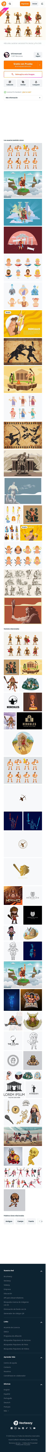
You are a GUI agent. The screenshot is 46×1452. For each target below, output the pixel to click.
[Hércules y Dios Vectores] (22, 294)
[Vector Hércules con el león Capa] (22, 629)
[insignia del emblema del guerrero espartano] (13, 1389)
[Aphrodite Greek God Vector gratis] (13, 513)
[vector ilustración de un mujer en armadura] (13, 1197)
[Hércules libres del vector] (22, 1345)
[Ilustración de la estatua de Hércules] (22, 461)
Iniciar (34, 4)
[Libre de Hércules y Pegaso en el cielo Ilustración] (22, 211)
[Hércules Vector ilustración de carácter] (22, 183)
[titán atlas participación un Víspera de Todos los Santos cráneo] (28, 1271)
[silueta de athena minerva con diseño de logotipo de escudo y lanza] (12, 1322)
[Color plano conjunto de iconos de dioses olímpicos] (31, 531)
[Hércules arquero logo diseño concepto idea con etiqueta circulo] (13, 737)
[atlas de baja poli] (12, 1133)
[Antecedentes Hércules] (22, 322)
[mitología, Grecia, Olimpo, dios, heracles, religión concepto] (22, 798)
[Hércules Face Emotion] (22, 573)
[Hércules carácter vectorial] (22, 663)
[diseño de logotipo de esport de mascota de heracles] (13, 970)
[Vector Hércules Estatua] (22, 489)
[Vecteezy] (3, 3)
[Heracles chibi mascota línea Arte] (13, 1236)
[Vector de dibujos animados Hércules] (22, 155)
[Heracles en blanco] (34, 702)
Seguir (38, 56)
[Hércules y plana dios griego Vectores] (22, 406)
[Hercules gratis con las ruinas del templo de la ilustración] (22, 238)
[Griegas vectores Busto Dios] (22, 266)
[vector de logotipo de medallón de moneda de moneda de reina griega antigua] (13, 1256)
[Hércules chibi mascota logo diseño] (30, 1027)
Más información (12, 96)
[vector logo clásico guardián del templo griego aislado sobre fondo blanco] (14, 1305)
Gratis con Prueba (23, 64)
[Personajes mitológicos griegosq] (22, 601)
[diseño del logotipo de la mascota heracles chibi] (13, 1009)
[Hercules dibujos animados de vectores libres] (22, 378)
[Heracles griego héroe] (29, 755)
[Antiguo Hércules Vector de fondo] (22, 434)
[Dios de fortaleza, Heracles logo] (22, 946)
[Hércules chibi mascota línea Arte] (13, 1064)
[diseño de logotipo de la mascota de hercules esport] (14, 1156)
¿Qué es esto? (26, 92)
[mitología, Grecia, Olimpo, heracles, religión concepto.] (15, 1046)
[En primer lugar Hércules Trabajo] (22, 350)
